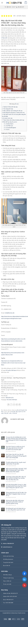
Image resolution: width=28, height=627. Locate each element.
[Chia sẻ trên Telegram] (19, 404)
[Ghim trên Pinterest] (17, 404)
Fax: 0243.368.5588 (8, 602)
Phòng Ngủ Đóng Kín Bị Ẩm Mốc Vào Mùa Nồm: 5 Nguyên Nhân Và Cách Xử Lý (16, 494)
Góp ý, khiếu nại (7, 581)
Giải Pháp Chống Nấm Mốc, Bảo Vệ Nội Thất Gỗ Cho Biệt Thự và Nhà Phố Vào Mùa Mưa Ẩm (16, 478)
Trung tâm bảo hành (8, 562)
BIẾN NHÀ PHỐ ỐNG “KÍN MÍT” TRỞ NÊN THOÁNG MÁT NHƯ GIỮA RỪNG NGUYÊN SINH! (16, 470)
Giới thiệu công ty (7, 574)
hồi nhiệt (13, 411)
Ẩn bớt (16, 104)
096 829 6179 (9, 397)
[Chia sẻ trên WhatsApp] (8, 404)
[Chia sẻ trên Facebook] (11, 404)
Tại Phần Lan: (8, 125)
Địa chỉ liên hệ (6, 565)
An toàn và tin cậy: (7, 118)
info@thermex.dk (9, 313)
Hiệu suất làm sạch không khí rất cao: (12, 110)
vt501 (10, 413)
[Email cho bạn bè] (14, 404)
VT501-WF (4, 38)
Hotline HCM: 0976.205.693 (10, 596)
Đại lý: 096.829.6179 (8, 599)
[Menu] (2, 3)
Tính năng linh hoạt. (7, 108)
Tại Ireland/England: (10, 127)
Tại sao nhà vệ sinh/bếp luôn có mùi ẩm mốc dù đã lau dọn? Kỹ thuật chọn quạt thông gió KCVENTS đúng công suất (16, 439)
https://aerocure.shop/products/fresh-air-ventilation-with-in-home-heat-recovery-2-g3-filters (13, 362)
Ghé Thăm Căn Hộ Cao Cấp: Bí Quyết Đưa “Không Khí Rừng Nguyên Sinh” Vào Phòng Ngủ (16, 456)
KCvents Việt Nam (11, 370)
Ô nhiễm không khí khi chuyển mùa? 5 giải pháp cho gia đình (16, 463)
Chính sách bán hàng (8, 556)
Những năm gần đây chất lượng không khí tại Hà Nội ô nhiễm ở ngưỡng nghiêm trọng (15, 502)
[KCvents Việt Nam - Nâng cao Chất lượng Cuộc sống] (14, 2)
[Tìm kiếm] (5, 7)
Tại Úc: (7, 129)
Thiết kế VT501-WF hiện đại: (10, 107)
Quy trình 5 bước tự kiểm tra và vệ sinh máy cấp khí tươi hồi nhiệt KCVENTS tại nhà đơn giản (15, 448)
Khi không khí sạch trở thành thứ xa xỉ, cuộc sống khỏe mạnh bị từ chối (15, 509)
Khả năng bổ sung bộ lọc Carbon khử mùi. (13, 112)
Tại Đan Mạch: (8, 123)
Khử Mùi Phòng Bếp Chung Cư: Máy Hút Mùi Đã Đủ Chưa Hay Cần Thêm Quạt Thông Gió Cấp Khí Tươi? (16, 486)
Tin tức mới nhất (7, 584)
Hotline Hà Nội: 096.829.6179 (10, 593)
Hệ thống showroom (8, 559)
